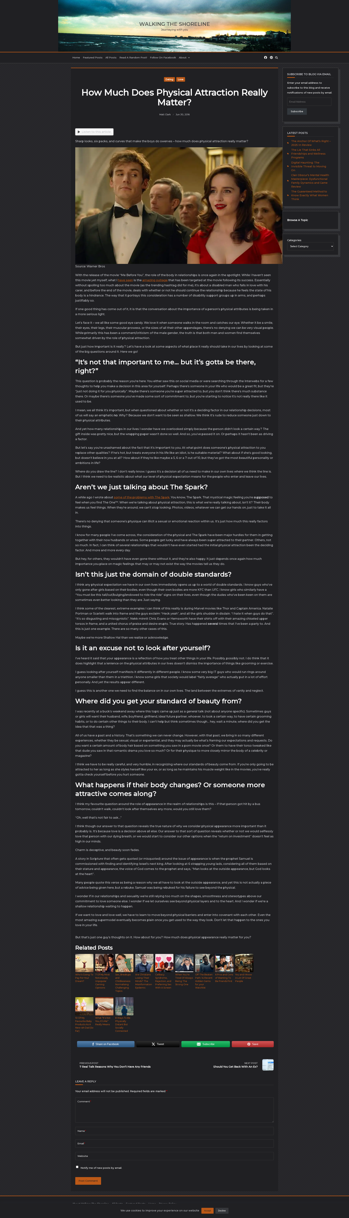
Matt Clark (165, 114)
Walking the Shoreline (174, 24)
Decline (222, 1210)
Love (180, 79)
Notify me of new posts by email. (101, 1167)
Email (81, 1143)
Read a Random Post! (133, 57)
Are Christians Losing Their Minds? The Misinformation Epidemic (143, 981)
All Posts (111, 57)
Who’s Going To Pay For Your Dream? (84, 977)
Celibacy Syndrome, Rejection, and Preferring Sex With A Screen (163, 981)
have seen (125, 280)
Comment (84, 1101)
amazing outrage (155, 280)
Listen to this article (96, 131)
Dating (169, 79)
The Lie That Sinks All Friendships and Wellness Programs (308, 153)
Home (76, 57)
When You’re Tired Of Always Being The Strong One (184, 979)
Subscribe (297, 111)
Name (81, 1130)
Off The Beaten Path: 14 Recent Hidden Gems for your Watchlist (203, 981)
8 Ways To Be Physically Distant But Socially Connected (122, 1024)
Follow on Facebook (163, 57)
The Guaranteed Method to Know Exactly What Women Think (309, 195)
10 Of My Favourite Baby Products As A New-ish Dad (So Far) (84, 1024)
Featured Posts (93, 57)
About (182, 57)
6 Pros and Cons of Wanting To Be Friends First (224, 977)
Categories (294, 240)
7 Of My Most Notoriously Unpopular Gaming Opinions (102, 981)
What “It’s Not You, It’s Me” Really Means (103, 1021)
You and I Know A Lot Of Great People (243, 977)
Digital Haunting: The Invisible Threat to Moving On (308, 166)
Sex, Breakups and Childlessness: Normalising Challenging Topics (123, 982)
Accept (207, 1210)
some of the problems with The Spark (142, 497)
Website (82, 1156)
